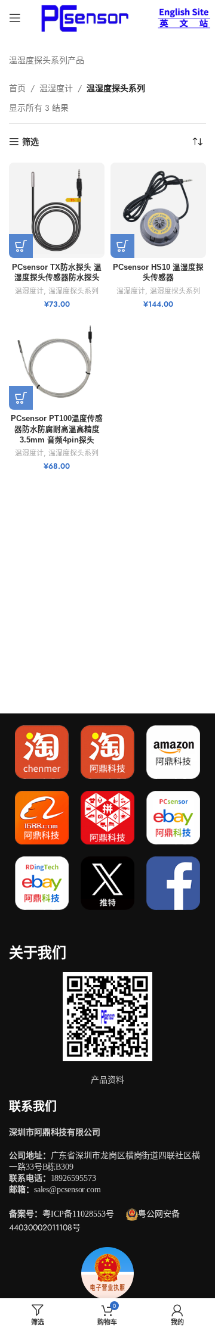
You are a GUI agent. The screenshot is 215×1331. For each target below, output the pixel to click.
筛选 (30, 142)
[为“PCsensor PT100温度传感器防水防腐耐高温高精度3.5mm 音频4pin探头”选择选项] (21, 398)
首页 (17, 88)
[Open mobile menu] (15, 18)
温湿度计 (56, 88)
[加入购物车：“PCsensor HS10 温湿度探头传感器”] (122, 246)
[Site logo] (83, 17)
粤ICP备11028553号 (78, 1214)
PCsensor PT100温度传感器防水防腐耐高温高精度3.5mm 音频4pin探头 (57, 429)
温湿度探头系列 (73, 291)
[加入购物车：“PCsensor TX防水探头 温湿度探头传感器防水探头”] (21, 246)
